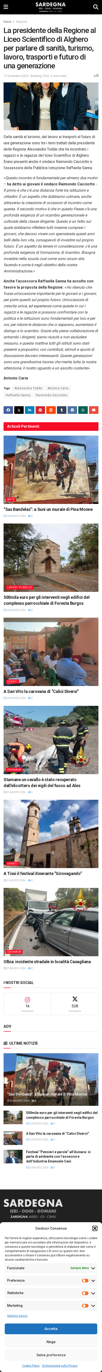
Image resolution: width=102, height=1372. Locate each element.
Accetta (51, 1329)
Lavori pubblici (19, 587)
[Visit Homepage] (51, 7)
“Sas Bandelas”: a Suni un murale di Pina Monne (48, 509)
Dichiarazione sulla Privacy (60, 1365)
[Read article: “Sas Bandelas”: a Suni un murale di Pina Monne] (51, 470)
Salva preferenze (51, 1355)
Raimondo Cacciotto (51, 395)
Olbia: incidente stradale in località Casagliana (47, 961)
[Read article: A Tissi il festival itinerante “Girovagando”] (51, 834)
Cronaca (14, 769)
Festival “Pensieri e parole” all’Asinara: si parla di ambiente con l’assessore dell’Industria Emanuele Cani (58, 1156)
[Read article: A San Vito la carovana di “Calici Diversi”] (51, 652)
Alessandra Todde (28, 388)
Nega (51, 1342)
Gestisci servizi (17, 1316)
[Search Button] (95, 7)
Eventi (12, 681)
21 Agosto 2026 (16, 792)
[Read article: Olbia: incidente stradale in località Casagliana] (51, 922)
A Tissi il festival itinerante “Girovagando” (43, 873)
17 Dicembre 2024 (16, 76)
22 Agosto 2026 (16, 516)
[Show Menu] (6, 7)
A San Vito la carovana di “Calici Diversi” (41, 691)
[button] (95, 1228)
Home (7, 21)
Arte (11, 499)
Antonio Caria (58, 388)
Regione (21, 21)
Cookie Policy (31, 1365)
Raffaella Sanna (18, 395)
